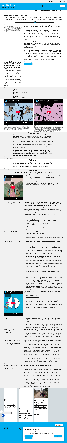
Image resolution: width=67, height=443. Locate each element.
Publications (6, 428)
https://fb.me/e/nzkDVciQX (19, 97)
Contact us (61, 429)
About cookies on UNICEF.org (32, 429)
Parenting (5, 426)
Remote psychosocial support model (9, 403)
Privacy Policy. (51, 433)
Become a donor (59, 425)
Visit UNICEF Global (61, 1)
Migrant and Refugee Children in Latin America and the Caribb (41, 404)
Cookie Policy (44, 433)
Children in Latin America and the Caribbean (24, 426)
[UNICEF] (12, 5)
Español (34, 21)
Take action (6, 427)
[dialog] (43, 434)
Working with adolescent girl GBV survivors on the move (25, 414)
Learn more (37, 414)
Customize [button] (28, 438)
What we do (6, 424)
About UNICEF (21, 424)
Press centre (55, 6)
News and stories (7, 429)
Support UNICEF (37, 426)
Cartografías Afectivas (22, 90)
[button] (3, 415)
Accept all (29, 436)
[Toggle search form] (65, 11)
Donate (62, 6)
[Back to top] (7, 413)
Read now (21, 421)
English (51, 1)
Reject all (58, 436)
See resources (28, 63)
